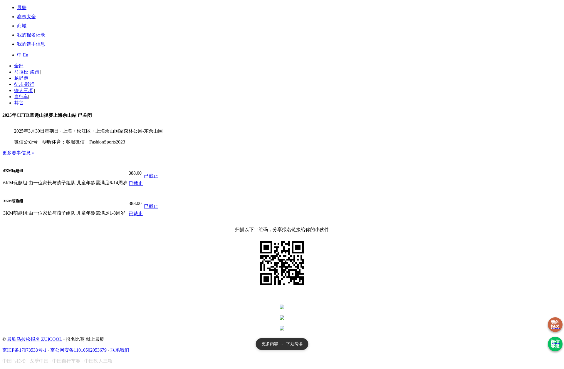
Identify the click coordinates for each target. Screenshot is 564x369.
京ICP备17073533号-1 (24, 350)
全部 (19, 65)
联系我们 (119, 350)
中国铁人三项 (98, 360)
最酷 (21, 7)
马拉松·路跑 (26, 71)
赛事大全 (26, 16)
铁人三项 (23, 90)
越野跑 (21, 78)
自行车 (21, 96)
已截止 (136, 183)
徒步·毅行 (24, 84)
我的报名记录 (31, 34)
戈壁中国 (39, 360)
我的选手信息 (31, 43)
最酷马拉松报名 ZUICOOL (34, 339)
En (25, 54)
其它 (19, 102)
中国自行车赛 (66, 360)
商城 (21, 25)
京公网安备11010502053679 (78, 350)
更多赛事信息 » (18, 152)
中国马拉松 (14, 360)
